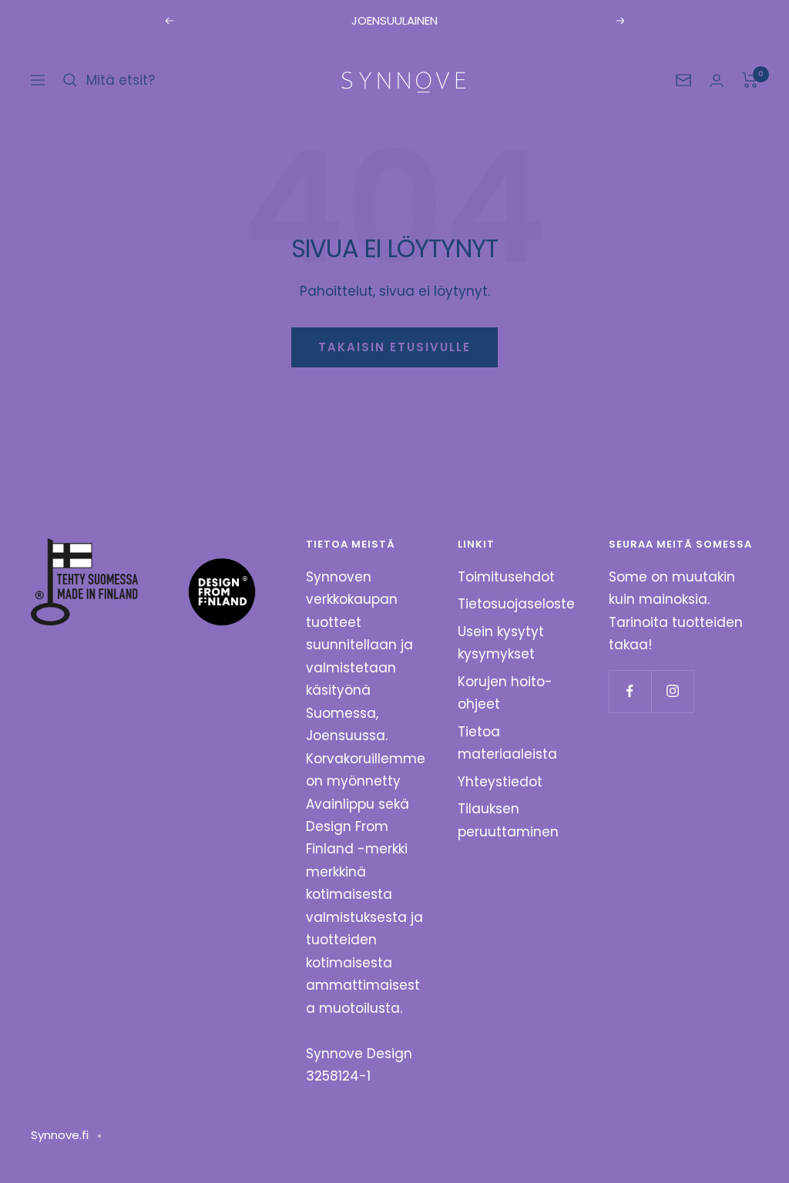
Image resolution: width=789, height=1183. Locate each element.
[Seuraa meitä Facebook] (630, 691)
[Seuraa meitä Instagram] (672, 691)
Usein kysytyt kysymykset (501, 642)
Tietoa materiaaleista (507, 742)
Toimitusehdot (506, 577)
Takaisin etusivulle (394, 347)
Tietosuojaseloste (516, 604)
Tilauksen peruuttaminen (508, 819)
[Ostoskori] (750, 80)
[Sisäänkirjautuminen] (717, 80)
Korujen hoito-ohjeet (505, 692)
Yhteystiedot (500, 781)
